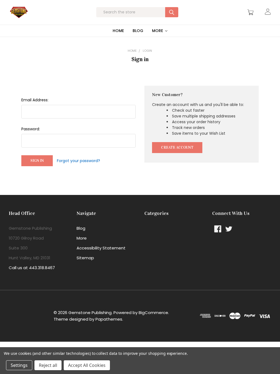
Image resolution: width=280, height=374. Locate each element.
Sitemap (85, 258)
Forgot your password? (78, 160)
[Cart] (251, 12)
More (158, 30)
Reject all (48, 365)
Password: (30, 129)
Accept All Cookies (87, 365)
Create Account (177, 147)
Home (118, 30)
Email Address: (34, 100)
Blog (138, 30)
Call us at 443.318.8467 (32, 268)
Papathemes (108, 319)
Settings (19, 365)
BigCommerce (153, 312)
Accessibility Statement (101, 248)
